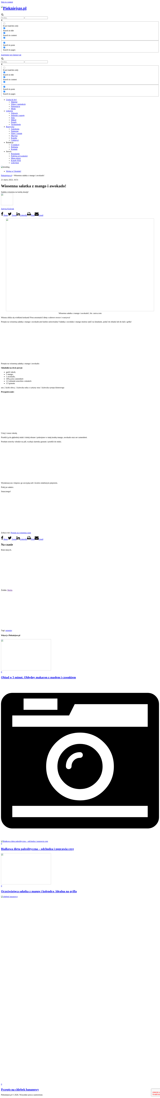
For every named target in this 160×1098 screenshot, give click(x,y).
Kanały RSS (16, 160)
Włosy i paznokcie (18, 104)
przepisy (9, 630)
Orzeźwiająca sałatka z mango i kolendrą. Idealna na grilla (39, 891)
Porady (14, 122)
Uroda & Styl (11, 100)
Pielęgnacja (15, 106)
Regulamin (15, 154)
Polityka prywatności (19, 156)
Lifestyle (9, 111)
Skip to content (7, 2)
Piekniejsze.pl (6, 175)
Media (9, 590)
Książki (14, 138)
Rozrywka (10, 127)
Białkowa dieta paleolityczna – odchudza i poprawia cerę (37, 848)
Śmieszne (14, 131)
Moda (13, 109)
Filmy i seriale (16, 133)
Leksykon (15, 163)
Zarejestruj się (6, 55)
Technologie (16, 124)
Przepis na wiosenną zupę (21, 533)
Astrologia (15, 129)
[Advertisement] (80, 342)
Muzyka (14, 136)
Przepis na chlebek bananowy (20, 1089)
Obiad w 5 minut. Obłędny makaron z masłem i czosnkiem (38, 677)
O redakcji (15, 145)
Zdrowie (14, 113)
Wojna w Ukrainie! (13, 171)
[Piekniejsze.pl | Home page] (13, 8)
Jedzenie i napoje (17, 115)
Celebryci (15, 140)
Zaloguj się (16, 55)
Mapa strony (16, 158)
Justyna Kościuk (7, 209)
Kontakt (14, 149)
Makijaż (14, 102)
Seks (13, 118)
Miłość (13, 120)
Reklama (14, 147)
